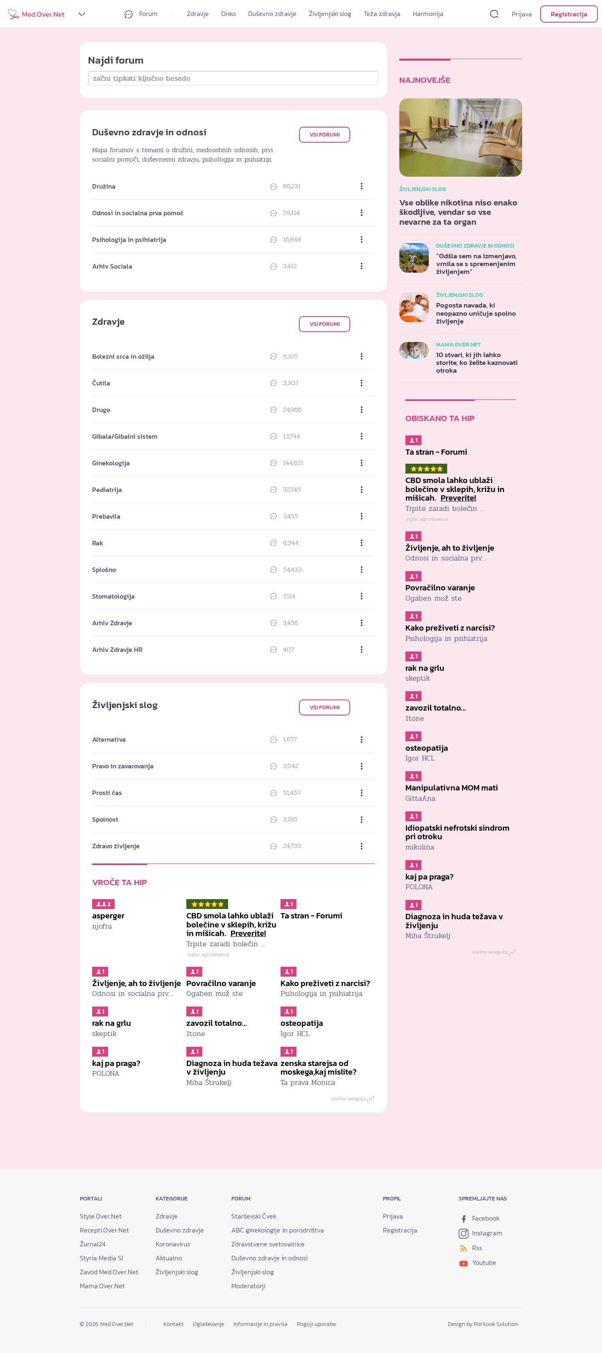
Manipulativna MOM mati (451, 787)
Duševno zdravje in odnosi (269, 1258)
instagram (486, 1233)
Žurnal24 (93, 1244)
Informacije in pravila (260, 1324)
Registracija (569, 14)
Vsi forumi (324, 134)
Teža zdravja (382, 13)
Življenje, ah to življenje (136, 983)
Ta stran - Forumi (311, 915)
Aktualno (169, 1258)
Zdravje (198, 13)
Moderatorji (248, 1286)
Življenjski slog (330, 13)
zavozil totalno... (216, 1023)
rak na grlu (111, 1023)
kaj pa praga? (116, 1063)
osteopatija (302, 1023)
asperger (108, 915)
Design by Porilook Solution (483, 1324)
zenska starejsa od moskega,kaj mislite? (319, 1067)
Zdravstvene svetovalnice (268, 1244)
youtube (483, 1262)
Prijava (522, 14)
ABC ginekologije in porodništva (277, 1230)
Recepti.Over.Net (104, 1230)
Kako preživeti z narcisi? (325, 983)
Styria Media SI (101, 1258)
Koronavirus (173, 1244)
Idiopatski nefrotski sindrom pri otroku (457, 832)
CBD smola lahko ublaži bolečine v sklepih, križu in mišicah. (231, 924)
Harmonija (428, 13)
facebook (485, 1218)
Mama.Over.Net (102, 1286)
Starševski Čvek (253, 1216)
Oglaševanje (208, 1324)
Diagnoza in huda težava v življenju (232, 1067)
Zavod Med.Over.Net (109, 1272)
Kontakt (173, 1324)
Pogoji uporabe (316, 1324)
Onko (228, 13)
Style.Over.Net (101, 1216)
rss (476, 1248)
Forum (148, 13)
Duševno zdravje (272, 13)
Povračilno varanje (221, 983)
